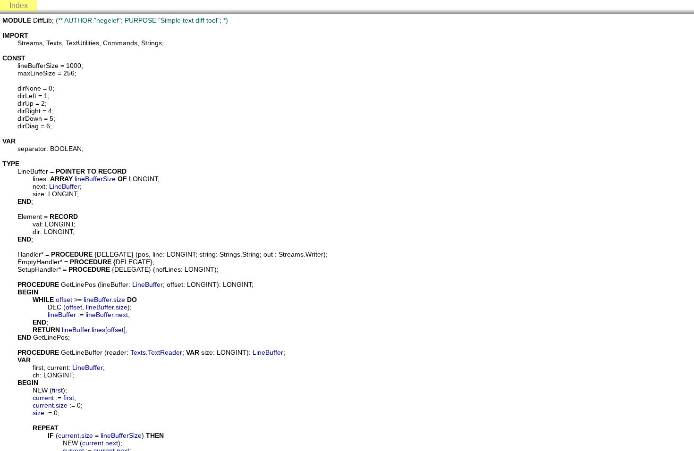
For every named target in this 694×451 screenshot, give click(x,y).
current (43, 397)
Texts (138, 352)
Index (18, 5)
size (119, 299)
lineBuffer (97, 299)
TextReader (165, 352)
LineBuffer (64, 186)
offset (64, 299)
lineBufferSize (95, 179)
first (57, 390)
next (121, 314)
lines (98, 330)
